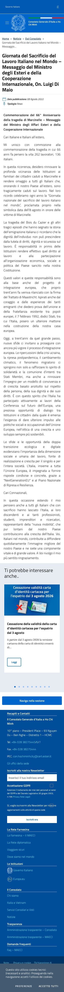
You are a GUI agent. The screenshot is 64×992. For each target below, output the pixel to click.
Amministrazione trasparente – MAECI (30, 937)
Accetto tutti (48, 986)
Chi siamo (12, 895)
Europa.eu (18, 879)
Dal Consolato (33, 39)
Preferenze (23, 986)
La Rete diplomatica (19, 842)
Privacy (16, 796)
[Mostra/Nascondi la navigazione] (7, 23)
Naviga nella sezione (32, 701)
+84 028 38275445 (23, 742)
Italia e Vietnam (16, 903)
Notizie (17, 39)
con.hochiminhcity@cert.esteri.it (32, 756)
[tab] (15, 687)
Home (5, 39)
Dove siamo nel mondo (20, 856)
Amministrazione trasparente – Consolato (32, 930)
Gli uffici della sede (18, 763)
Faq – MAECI (14, 950)
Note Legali (25, 796)
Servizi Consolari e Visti (20, 910)
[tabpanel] (32, 634)
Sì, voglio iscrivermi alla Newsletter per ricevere (31, 805)
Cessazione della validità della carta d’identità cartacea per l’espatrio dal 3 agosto (32, 628)
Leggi (16, 662)
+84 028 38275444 (24, 749)
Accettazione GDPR (18, 785)
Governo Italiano (12, 6)
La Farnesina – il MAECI (21, 835)
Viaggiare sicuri (15, 849)
